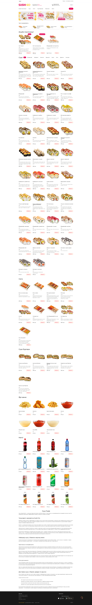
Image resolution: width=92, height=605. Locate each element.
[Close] (61, 295)
